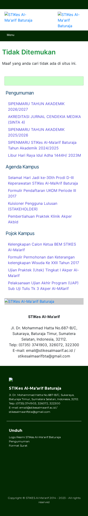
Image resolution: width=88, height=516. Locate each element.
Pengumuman (19, 441)
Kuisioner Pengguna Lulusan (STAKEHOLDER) (32, 206)
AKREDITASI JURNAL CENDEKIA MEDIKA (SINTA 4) (44, 119)
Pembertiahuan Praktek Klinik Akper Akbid (40, 219)
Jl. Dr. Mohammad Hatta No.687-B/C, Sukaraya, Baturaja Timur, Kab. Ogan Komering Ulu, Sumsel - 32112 (8, 4)
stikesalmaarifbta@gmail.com (24, 4)
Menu (10, 35)
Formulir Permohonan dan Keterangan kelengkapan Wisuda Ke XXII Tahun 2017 (43, 260)
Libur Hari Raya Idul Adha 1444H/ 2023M (44, 155)
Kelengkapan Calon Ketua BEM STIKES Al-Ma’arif (42, 247)
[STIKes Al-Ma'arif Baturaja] (19, 15)
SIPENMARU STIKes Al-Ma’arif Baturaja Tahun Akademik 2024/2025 (42, 145)
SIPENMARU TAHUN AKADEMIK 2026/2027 (36, 106)
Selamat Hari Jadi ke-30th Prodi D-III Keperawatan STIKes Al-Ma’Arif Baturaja (43, 180)
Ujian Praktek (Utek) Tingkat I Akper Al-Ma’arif (43, 273)
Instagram (80, 4)
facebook (73, 4)
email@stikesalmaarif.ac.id (16, 4)
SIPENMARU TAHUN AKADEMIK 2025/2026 (36, 132)
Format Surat (18, 445)
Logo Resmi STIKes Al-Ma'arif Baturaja (35, 437)
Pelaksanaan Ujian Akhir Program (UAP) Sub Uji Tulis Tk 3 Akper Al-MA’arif (43, 286)
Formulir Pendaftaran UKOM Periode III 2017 (42, 193)
